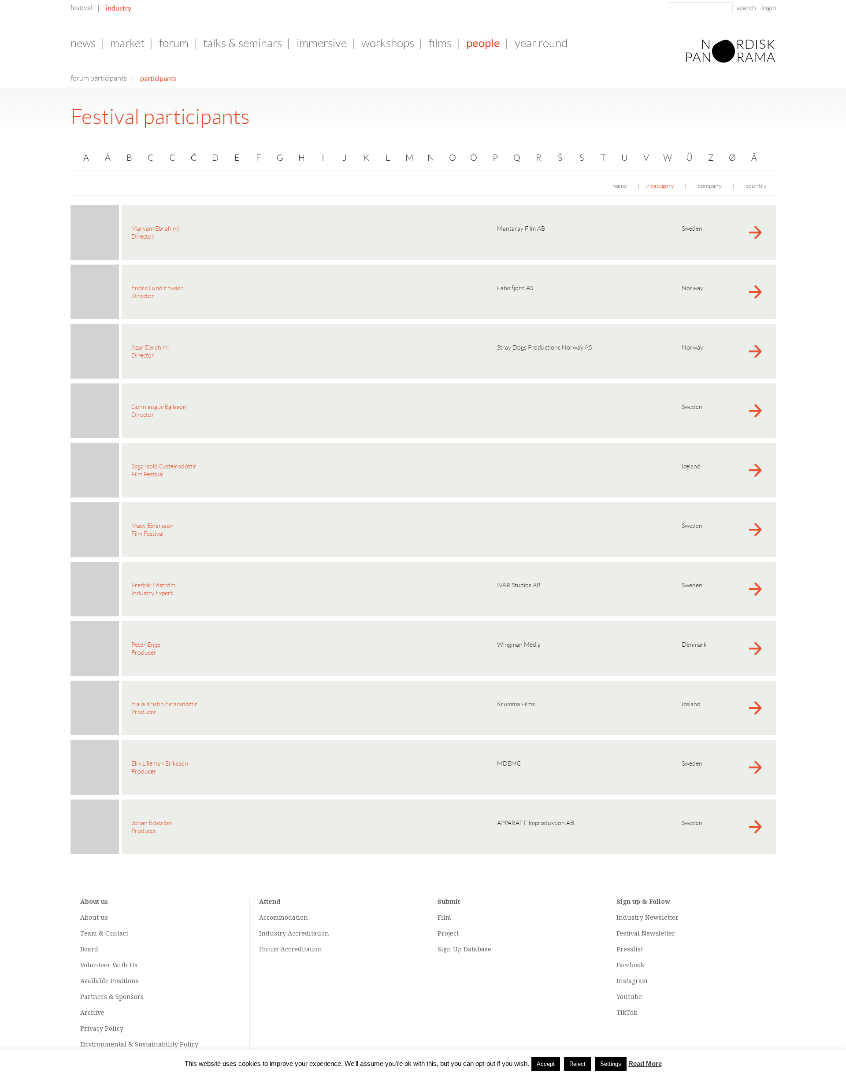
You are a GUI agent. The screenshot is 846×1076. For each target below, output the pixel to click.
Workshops (387, 43)
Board (89, 949)
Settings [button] (610, 1064)
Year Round (541, 43)
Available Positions (109, 980)
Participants (158, 78)
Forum (174, 43)
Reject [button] (577, 1064)
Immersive (322, 43)
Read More (645, 1063)
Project (448, 933)
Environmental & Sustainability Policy (139, 1044)
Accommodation (283, 917)
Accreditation (308, 933)
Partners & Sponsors (112, 996)
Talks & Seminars (242, 43)
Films (440, 43)
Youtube (629, 996)
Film (444, 917)
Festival (81, 7)
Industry (118, 8)
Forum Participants (98, 78)
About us (94, 917)
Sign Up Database (464, 949)
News (83, 43)
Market (127, 43)
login (768, 7)
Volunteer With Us (108, 965)
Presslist (629, 949)
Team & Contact (104, 933)
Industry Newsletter (647, 917)
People (483, 43)
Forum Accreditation (290, 949)
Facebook (630, 965)
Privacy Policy (101, 1028)
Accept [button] (546, 1064)
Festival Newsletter (645, 933)
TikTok (626, 1012)
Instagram (632, 980)
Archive (92, 1012)
